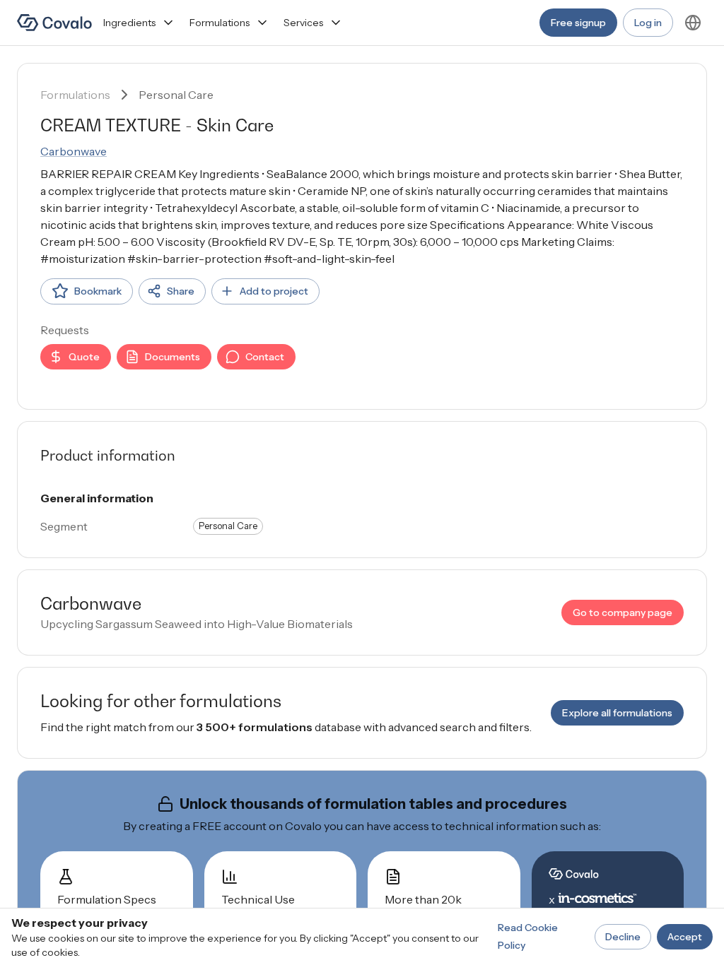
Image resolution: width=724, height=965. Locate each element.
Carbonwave (73, 151)
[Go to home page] (54, 22)
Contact (264, 356)
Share (180, 291)
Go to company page (622, 612)
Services (303, 22)
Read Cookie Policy (528, 936)
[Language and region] (693, 22)
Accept (684, 936)
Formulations (219, 22)
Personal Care (176, 95)
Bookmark (98, 291)
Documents (172, 356)
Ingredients (129, 22)
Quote (84, 356)
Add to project (274, 291)
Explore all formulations (617, 712)
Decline (623, 936)
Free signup (578, 22)
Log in (648, 22)
